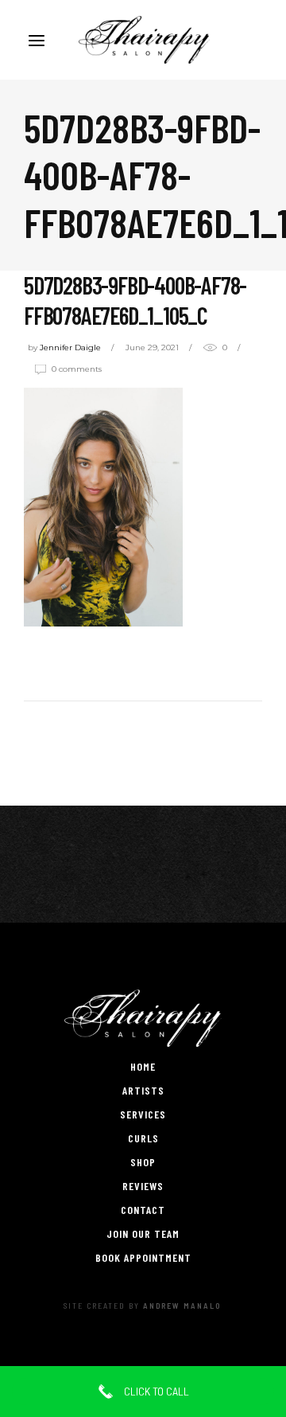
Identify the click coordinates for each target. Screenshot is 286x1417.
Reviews (143, 1186)
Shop (143, 1162)
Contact (143, 1209)
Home (143, 1066)
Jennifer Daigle (70, 347)
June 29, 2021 (152, 347)
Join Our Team (143, 1233)
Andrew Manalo (182, 1305)
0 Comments (77, 369)
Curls (143, 1138)
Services (143, 1114)
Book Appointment (143, 1257)
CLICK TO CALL (155, 1391)
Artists (143, 1090)
